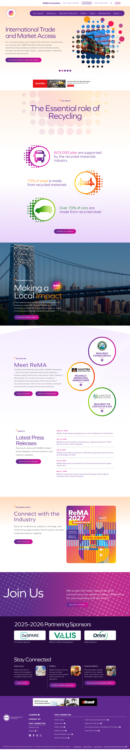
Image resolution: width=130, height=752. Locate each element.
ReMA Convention (51, 3)
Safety (84, 13)
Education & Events (68, 13)
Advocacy (51, 13)
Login (117, 3)
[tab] (60, 71)
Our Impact (38, 13)
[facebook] (30, 735)
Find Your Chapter (71, 3)
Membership (104, 13)
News (92, 13)
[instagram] (37, 735)
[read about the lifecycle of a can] (91, 401)
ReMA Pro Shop (101, 3)
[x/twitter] (41, 735)
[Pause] (126, 613)
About (116, 13)
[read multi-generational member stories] (91, 376)
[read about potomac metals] (91, 351)
